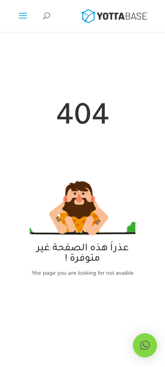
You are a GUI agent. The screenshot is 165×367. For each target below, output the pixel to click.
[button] (145, 345)
